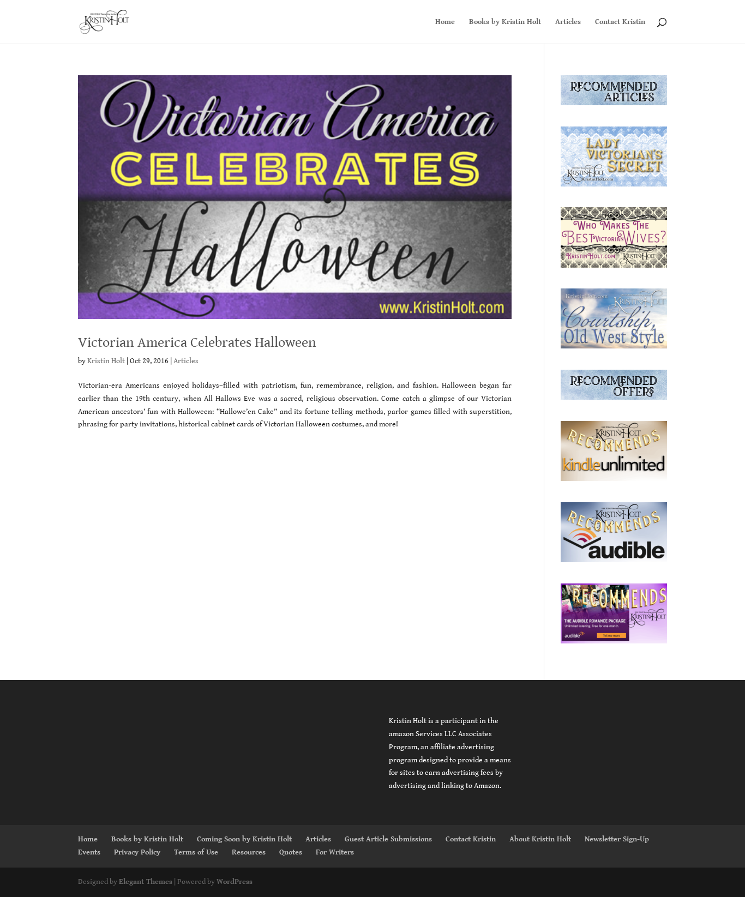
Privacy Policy (137, 852)
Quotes (290, 852)
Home (445, 22)
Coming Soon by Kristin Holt (244, 839)
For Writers (335, 852)
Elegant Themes (145, 881)
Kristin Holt (106, 361)
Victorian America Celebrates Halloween (197, 342)
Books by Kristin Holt (505, 22)
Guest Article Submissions (388, 839)
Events (89, 852)
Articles (568, 22)
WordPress (235, 881)
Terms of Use (196, 852)
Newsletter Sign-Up (617, 839)
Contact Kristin (620, 22)
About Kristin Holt (540, 839)
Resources (249, 852)
